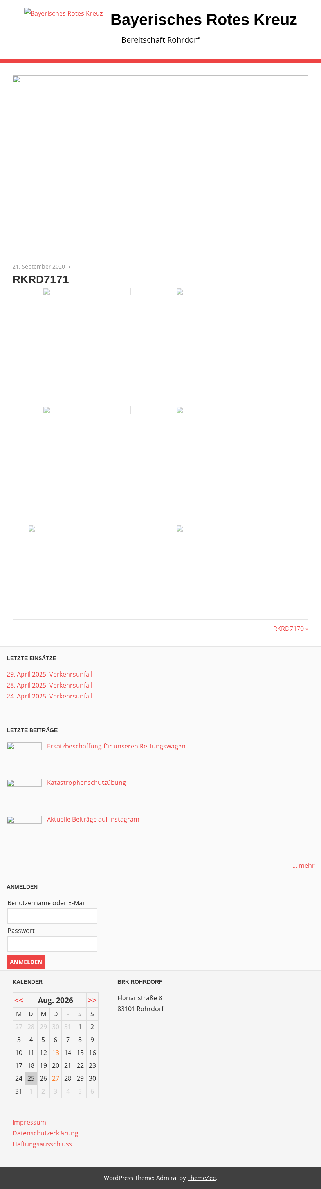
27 (55, 1078)
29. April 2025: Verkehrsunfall (49, 674)
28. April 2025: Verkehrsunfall (49, 685)
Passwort (21, 930)
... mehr (303, 865)
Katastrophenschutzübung (86, 782)
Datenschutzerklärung (45, 1133)
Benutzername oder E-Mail (46, 903)
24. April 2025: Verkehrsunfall (49, 696)
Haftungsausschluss (42, 1144)
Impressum (29, 1122)
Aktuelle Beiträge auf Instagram (93, 819)
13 (55, 1052)
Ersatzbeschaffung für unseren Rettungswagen (116, 746)
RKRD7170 (288, 628)
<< (18, 1000)
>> (92, 1000)
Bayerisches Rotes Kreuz (203, 19)
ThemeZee (202, 1178)
